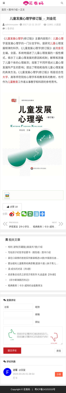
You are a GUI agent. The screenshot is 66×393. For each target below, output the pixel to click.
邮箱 (37, 314)
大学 (5, 77)
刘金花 (59, 48)
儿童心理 (58, 38)
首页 (4, 9)
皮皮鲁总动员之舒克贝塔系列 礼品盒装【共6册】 (32, 274)
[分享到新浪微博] (11, 213)
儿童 (52, 43)
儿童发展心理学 (14, 38)
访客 (15, 370)
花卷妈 (26, 389)
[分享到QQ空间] (18, 213)
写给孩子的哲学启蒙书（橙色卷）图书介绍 (29, 252)
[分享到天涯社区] (36, 213)
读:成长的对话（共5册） (20, 269)
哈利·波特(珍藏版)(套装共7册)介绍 (25, 247)
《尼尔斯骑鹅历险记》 (19, 280)
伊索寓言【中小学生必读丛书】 (24, 225)
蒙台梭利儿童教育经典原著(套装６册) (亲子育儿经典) (34, 263)
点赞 (14, 206)
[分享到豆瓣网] (30, 213)
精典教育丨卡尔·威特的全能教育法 (25, 285)
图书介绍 (13, 9)
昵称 (37, 307)
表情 (58, 351)
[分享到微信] (24, 213)
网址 (37, 322)
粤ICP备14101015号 (45, 389)
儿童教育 (13, 82)
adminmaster (11, 24)
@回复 (21, 370)
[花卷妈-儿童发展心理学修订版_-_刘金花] (33, 4)
